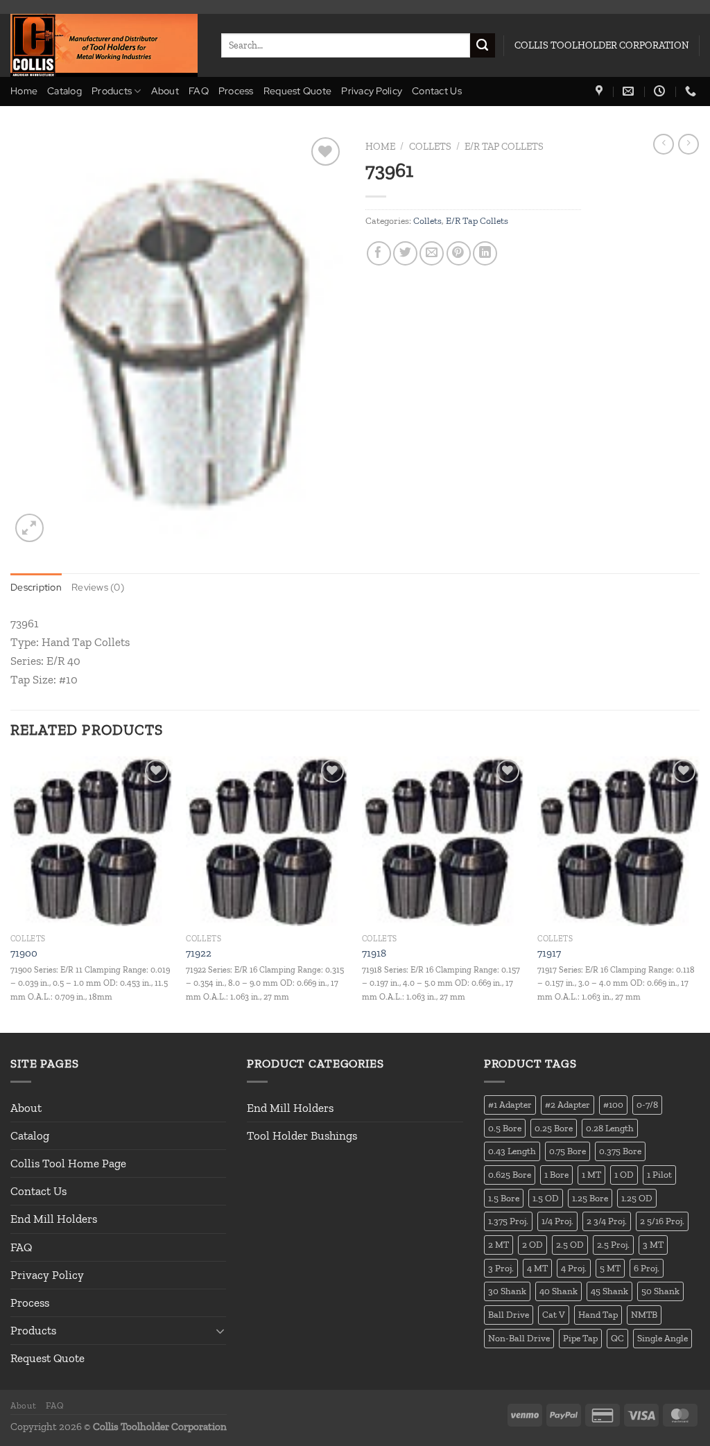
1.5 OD (545, 1197)
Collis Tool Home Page (68, 1163)
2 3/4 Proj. (607, 1220)
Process (236, 91)
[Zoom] (29, 528)
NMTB (644, 1314)
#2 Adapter (567, 1104)
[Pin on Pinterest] (459, 253)
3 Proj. (501, 1267)
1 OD (624, 1174)
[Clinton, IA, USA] (601, 91)
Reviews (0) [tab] (97, 587)
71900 (23, 953)
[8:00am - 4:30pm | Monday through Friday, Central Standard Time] (661, 91)
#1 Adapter (510, 1104)
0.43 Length (512, 1150)
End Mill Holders (53, 1219)
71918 (374, 953)
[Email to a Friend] (431, 253)
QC (617, 1337)
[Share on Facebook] (379, 253)
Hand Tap (598, 1314)
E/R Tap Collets (504, 146)
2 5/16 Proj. (662, 1220)
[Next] (699, 893)
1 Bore (556, 1174)
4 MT (537, 1267)
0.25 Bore (554, 1127)
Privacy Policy (371, 91)
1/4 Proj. (557, 1220)
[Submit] (482, 45)
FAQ (199, 91)
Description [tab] (36, 587)
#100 (613, 1104)
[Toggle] (220, 1331)
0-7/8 (647, 1104)
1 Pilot (659, 1174)
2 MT (498, 1244)
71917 (549, 953)
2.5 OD (570, 1244)
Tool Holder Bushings (302, 1135)
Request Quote (297, 91)
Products (112, 91)
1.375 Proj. (508, 1220)
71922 (198, 953)
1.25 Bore (590, 1197)
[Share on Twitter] (405, 253)
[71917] (618, 841)
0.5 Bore (504, 1127)
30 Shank (507, 1290)
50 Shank (660, 1290)
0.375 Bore (620, 1150)
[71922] (267, 841)
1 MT (591, 1174)
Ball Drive (508, 1314)
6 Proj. (646, 1267)
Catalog (64, 91)
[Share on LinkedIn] (485, 253)
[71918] (443, 841)
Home (23, 91)
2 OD (532, 1244)
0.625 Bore (509, 1174)
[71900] (91, 841)
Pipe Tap (580, 1337)
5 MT (610, 1267)
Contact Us (437, 91)
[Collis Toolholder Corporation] (105, 45)
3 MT (653, 1244)
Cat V (553, 1314)
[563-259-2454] (692, 91)
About (165, 91)
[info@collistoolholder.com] (630, 91)
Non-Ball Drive (519, 1337)
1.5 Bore (503, 1197)
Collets (430, 146)
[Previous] (11, 893)
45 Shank (609, 1290)
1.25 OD (636, 1197)
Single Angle (662, 1337)
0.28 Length (610, 1127)
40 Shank (558, 1290)
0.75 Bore (567, 1150)
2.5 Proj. (613, 1244)
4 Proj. (574, 1267)
